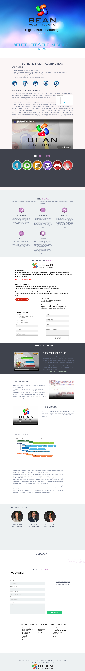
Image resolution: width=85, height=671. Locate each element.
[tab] (39, 33)
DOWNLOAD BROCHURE (24, 279)
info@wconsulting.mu (63, 582)
